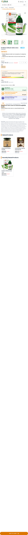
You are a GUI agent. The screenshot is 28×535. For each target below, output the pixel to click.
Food (6, 7)
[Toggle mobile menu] (25, 1)
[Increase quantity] (25, 62)
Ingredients (9, 104)
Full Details (3, 104)
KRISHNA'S (3, 49)
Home (2, 7)
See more (3, 58)
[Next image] (25, 24)
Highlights (4, 51)
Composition (16, 104)
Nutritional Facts (24, 104)
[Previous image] (3, 24)
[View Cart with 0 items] (21, 1)
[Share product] (24, 13)
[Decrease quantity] (21, 62)
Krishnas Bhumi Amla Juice (8, 9)
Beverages (11, 7)
